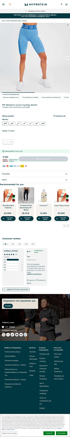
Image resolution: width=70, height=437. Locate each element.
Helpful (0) (32, 280)
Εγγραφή (8, 306)
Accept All (49, 433)
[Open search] (10, 4)
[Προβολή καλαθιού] (66, 4)
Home (3, 20)
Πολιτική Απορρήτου (43, 377)
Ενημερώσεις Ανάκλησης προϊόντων (13, 385)
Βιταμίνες (32, 371)
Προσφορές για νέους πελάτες (59, 377)
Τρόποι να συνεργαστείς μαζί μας (45, 401)
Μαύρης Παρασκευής (58, 370)
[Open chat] (25, 334)
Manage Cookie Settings (9, 433)
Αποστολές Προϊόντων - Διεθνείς (15, 365)
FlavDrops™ (44, 205)
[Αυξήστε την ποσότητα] (11, 142)
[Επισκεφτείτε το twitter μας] (21, 334)
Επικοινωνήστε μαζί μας (12, 352)
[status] (8, 142)
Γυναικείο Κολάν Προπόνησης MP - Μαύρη (26, 208)
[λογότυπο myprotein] (36, 4)
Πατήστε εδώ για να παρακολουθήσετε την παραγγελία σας (16, 372)
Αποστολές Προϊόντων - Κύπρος (15, 379)
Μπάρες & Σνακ (32, 365)
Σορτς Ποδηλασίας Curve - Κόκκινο (16, 20)
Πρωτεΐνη (32, 352)
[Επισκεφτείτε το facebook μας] (8, 334)
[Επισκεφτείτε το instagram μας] (3, 334)
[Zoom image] (67, 25)
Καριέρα (42, 408)
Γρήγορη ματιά (9, 218)
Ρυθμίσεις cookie (8, 322)
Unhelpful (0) (42, 280)
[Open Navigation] (3, 4)
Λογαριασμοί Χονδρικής (43, 392)
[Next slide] (69, 208)
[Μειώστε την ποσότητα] (5, 142)
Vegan (31, 375)
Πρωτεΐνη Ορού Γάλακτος (8, 206)
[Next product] (68, 226)
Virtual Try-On (61, 116)
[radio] (5, 123)
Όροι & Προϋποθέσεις (44, 384)
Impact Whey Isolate (62, 205)
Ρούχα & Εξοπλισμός (33, 357)
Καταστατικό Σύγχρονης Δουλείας (43, 368)
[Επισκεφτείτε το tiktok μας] (12, 334)
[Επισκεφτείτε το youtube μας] (17, 334)
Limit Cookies (62, 433)
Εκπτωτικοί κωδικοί (57, 355)
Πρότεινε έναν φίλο (58, 363)
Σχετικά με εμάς (44, 354)
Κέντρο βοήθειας (10, 356)
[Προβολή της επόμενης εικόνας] (67, 58)
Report (29, 283)
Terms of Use (10, 429)
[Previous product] (64, 226)
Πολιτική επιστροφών (12, 360)
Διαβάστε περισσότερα (34, 274)
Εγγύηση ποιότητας (42, 360)
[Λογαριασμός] (61, 4)
